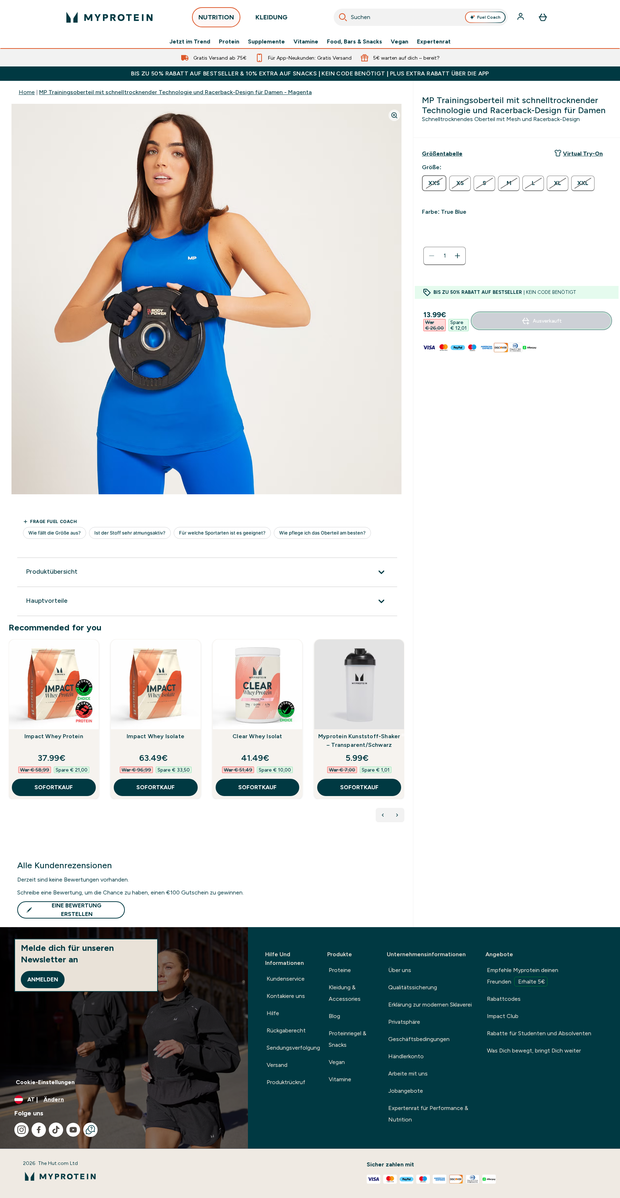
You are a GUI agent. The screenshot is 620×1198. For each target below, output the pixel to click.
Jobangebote (405, 1091)
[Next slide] (402, 735)
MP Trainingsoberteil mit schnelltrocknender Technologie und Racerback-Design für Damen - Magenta (175, 92)
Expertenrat (434, 42)
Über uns (399, 970)
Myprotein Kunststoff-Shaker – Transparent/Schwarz (359, 740)
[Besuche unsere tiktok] (56, 1130)
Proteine (340, 970)
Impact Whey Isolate (155, 736)
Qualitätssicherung (412, 987)
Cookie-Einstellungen (45, 1082)
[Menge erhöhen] (457, 255)
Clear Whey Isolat (257, 736)
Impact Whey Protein (53, 736)
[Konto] (521, 17)
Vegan (399, 42)
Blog (334, 1016)
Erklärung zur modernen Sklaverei (430, 1005)
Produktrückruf (286, 1082)
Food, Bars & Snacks (354, 42)
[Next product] (397, 815)
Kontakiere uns (286, 996)
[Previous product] (383, 815)
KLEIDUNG (271, 17)
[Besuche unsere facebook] (39, 1130)
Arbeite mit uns (408, 1073)
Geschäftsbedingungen (419, 1039)
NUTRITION (216, 17)
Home (27, 92)
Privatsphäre (404, 1022)
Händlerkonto (406, 1056)
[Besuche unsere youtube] (73, 1130)
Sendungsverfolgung (293, 1048)
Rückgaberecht (286, 1030)
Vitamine (305, 42)
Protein (229, 42)
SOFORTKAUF (53, 787)
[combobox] (421, 17)
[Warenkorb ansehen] (543, 17)
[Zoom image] (394, 115)
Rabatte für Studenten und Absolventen (539, 1033)
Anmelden (42, 979)
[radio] (434, 183)
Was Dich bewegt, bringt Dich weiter (534, 1050)
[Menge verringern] (432, 255)
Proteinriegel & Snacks (347, 1039)
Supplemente (266, 42)
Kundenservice (286, 979)
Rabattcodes (504, 999)
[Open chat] (90, 1130)
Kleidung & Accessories (345, 993)
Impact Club (502, 1016)
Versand (277, 1065)
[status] (445, 255)
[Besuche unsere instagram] (21, 1130)
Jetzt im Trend (189, 42)
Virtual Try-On (583, 154)
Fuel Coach (489, 17)
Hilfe (273, 1013)
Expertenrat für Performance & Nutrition (428, 1114)
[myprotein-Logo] (109, 17)
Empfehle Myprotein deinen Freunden (522, 976)
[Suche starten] (343, 17)
